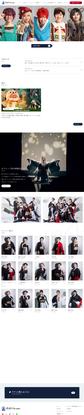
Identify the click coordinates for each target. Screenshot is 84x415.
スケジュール (31, 2)
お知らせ (25, 2)
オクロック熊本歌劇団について (50, 2)
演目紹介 (60, 2)
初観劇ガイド (39, 2)
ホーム (20, 2)
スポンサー (65, 2)
